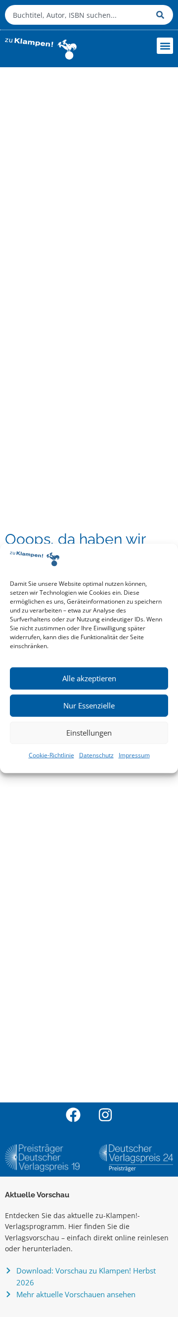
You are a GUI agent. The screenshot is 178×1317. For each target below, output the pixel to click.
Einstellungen (89, 733)
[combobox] (78, 15)
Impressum (134, 755)
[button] (165, 46)
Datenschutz (96, 755)
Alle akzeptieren (89, 678)
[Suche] (162, 15)
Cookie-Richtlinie (51, 755)
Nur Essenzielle (89, 705)
